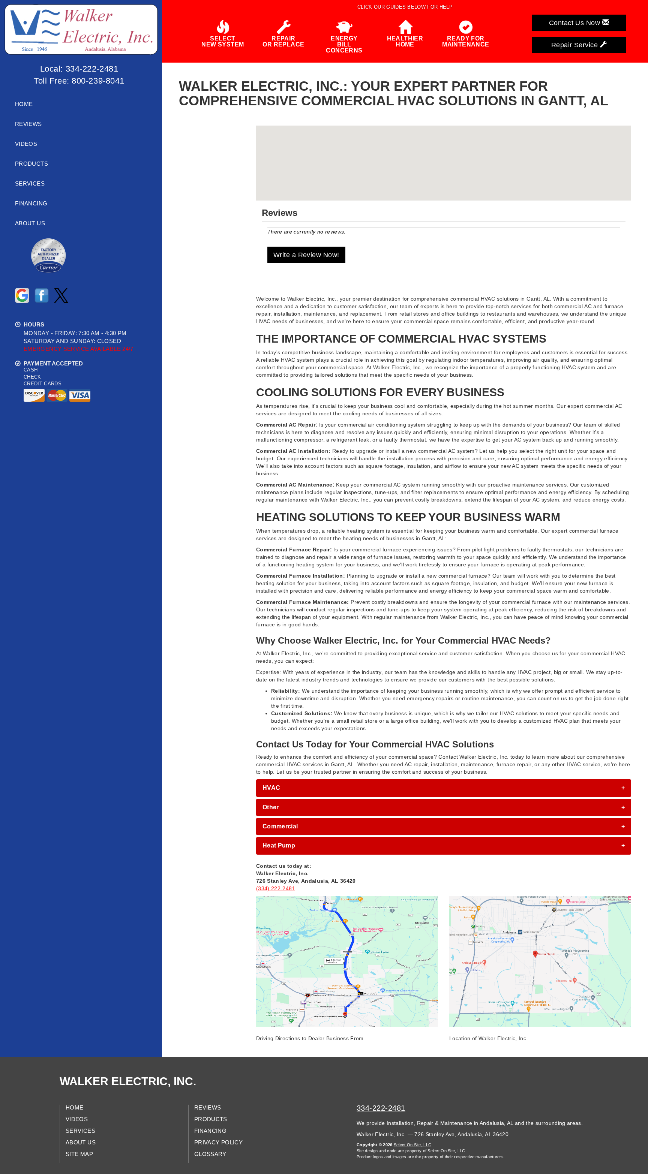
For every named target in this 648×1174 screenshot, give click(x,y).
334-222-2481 (381, 1108)
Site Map (79, 1154)
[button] (443, 788)
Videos (26, 144)
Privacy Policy (218, 1143)
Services (30, 184)
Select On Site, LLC (412, 1145)
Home (24, 104)
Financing (31, 204)
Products (31, 164)
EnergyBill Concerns (344, 44)
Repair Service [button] (575, 45)
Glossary (210, 1154)
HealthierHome (405, 41)
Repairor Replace (283, 41)
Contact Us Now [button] (575, 23)
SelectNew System (222, 41)
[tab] (443, 788)
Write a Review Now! (306, 255)
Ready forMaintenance (465, 41)
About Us (30, 223)
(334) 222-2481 (275, 888)
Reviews (28, 124)
